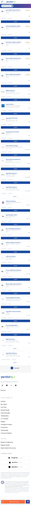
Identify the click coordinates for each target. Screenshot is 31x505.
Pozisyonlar (4, 427)
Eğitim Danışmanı (10, 90)
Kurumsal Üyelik (5, 413)
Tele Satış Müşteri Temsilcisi (13, 297)
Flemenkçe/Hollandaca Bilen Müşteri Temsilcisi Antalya (13, 26)
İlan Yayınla (4, 404)
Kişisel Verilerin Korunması (8, 448)
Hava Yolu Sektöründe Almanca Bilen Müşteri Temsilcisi (13, 228)
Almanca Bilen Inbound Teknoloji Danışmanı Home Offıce (14, 284)
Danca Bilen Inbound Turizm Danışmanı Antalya (13, 10)
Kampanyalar (4, 430)
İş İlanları (3, 401)
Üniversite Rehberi (6, 433)
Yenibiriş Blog (4, 416)
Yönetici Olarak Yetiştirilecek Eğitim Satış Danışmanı (13, 159)
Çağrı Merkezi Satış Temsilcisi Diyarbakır (13, 311)
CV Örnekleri (4, 419)
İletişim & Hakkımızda (7, 442)
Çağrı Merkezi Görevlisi (11, 118)
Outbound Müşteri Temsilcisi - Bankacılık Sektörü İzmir (13, 242)
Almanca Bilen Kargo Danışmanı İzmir (14, 58)
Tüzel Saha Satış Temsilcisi (12, 132)
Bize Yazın (3, 390)
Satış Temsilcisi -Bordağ (12, 145)
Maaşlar (3, 421)
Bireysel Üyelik (5, 410)
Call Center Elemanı (11, 201)
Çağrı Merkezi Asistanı (6, 5)
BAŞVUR (15, 21)
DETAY (14, 196)
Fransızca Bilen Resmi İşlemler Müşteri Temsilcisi (13, 270)
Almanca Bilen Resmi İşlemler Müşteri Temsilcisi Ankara (13, 74)
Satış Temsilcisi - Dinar (11, 215)
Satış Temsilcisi (9, 104)
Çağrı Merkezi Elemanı (11, 173)
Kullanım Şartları (5, 445)
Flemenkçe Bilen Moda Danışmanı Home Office (12, 325)
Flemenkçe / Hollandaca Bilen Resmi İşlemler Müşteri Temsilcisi (13, 42)
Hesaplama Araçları (6, 424)
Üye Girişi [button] (3, 407)
